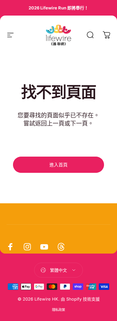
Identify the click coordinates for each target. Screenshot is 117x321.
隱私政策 (58, 310)
